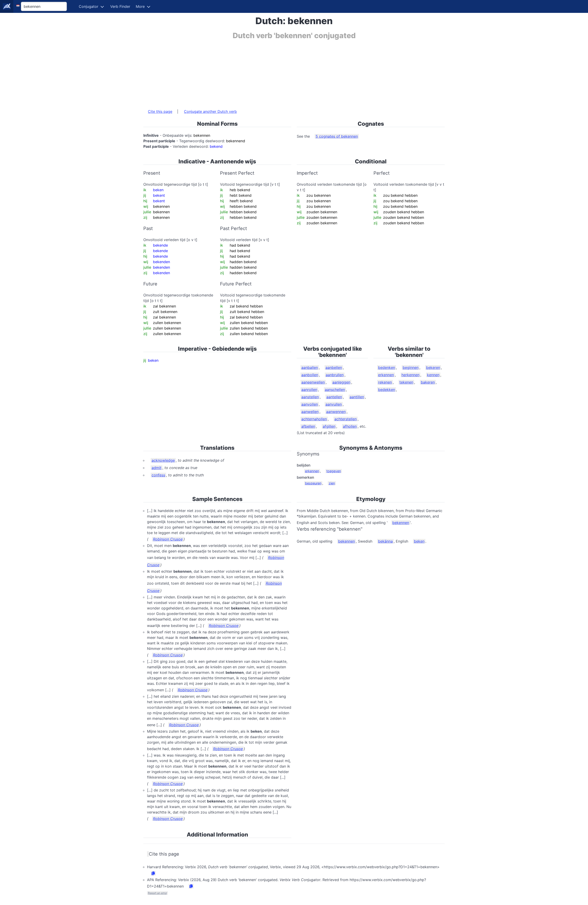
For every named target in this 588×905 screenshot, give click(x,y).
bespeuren (313, 483)
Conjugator (88, 6)
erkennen (386, 375)
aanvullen (333, 404)
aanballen (309, 367)
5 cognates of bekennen (337, 136)
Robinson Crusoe (168, 539)
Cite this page (160, 111)
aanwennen (336, 411)
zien (332, 483)
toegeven (333, 471)
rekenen (385, 382)
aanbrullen (335, 375)
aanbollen (309, 375)
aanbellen (333, 367)
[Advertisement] (281, 72)
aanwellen (310, 411)
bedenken (386, 367)
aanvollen (309, 404)
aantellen (334, 397)
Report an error (157, 893)
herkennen (410, 375)
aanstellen (310, 397)
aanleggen (341, 382)
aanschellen (335, 389)
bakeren (428, 382)
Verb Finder (120, 6)
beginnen (410, 367)
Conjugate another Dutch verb (210, 111)
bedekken (386, 389)
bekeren (433, 367)
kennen (433, 375)
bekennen (400, 522)
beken (419, 541)
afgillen (329, 426)
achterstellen (345, 419)
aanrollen (309, 389)
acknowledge (163, 460)
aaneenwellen (313, 382)
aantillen (357, 397)
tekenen (406, 382)
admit (156, 467)
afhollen (350, 426)
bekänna (385, 541)
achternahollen (314, 419)
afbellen (308, 426)
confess (158, 475)
